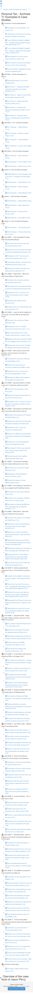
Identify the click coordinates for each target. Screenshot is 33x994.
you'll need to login (24, 986)
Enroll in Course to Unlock (16, 989)
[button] (1, 2)
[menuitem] (1, 4)
